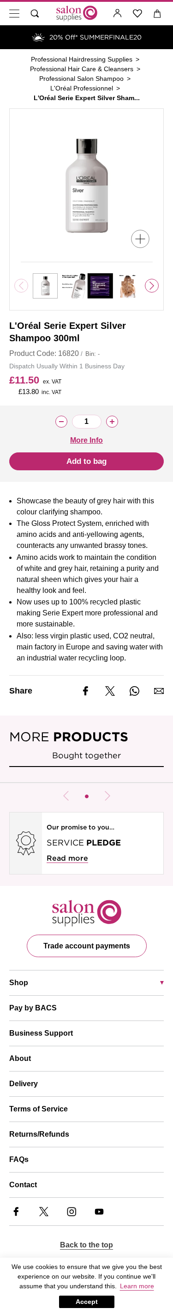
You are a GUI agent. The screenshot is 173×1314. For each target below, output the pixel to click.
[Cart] (157, 13)
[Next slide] (152, 286)
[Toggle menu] (14, 13)
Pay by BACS (33, 1008)
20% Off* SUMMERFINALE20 (95, 37)
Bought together (86, 755)
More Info (86, 440)
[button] (87, 796)
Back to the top (86, 1245)
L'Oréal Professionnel (81, 88)
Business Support (41, 1033)
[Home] (76, 14)
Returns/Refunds (39, 1134)
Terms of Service (38, 1109)
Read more (67, 858)
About (20, 1058)
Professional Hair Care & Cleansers (81, 69)
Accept (87, 1301)
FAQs (19, 1159)
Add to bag (86, 461)
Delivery (23, 1084)
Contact (23, 1185)
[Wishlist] (137, 13)
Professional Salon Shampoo (81, 78)
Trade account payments (86, 946)
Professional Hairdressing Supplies (81, 59)
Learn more (137, 1286)
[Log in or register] (117, 13)
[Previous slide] (66, 796)
